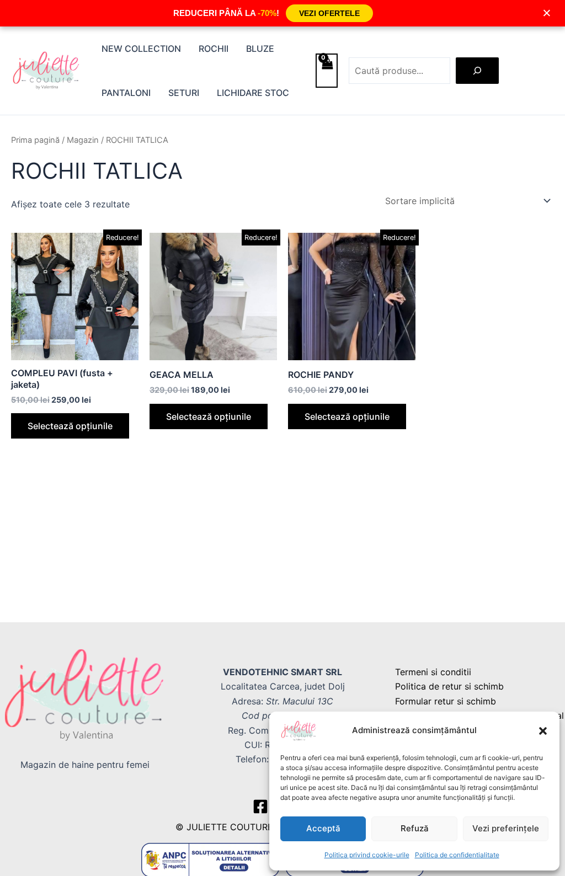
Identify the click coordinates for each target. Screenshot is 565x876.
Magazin (83, 140)
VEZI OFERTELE (329, 13)
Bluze (260, 48)
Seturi (183, 92)
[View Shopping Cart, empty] (327, 71)
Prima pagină (35, 140)
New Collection (141, 48)
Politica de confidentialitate (457, 855)
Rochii (213, 48)
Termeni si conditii (433, 671)
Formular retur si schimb (445, 701)
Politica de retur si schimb (449, 686)
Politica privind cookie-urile (366, 855)
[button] (542, 730)
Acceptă (323, 828)
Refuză (415, 828)
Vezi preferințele (505, 828)
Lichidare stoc (253, 92)
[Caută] (477, 70)
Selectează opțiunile (70, 425)
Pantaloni (126, 92)
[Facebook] (260, 806)
